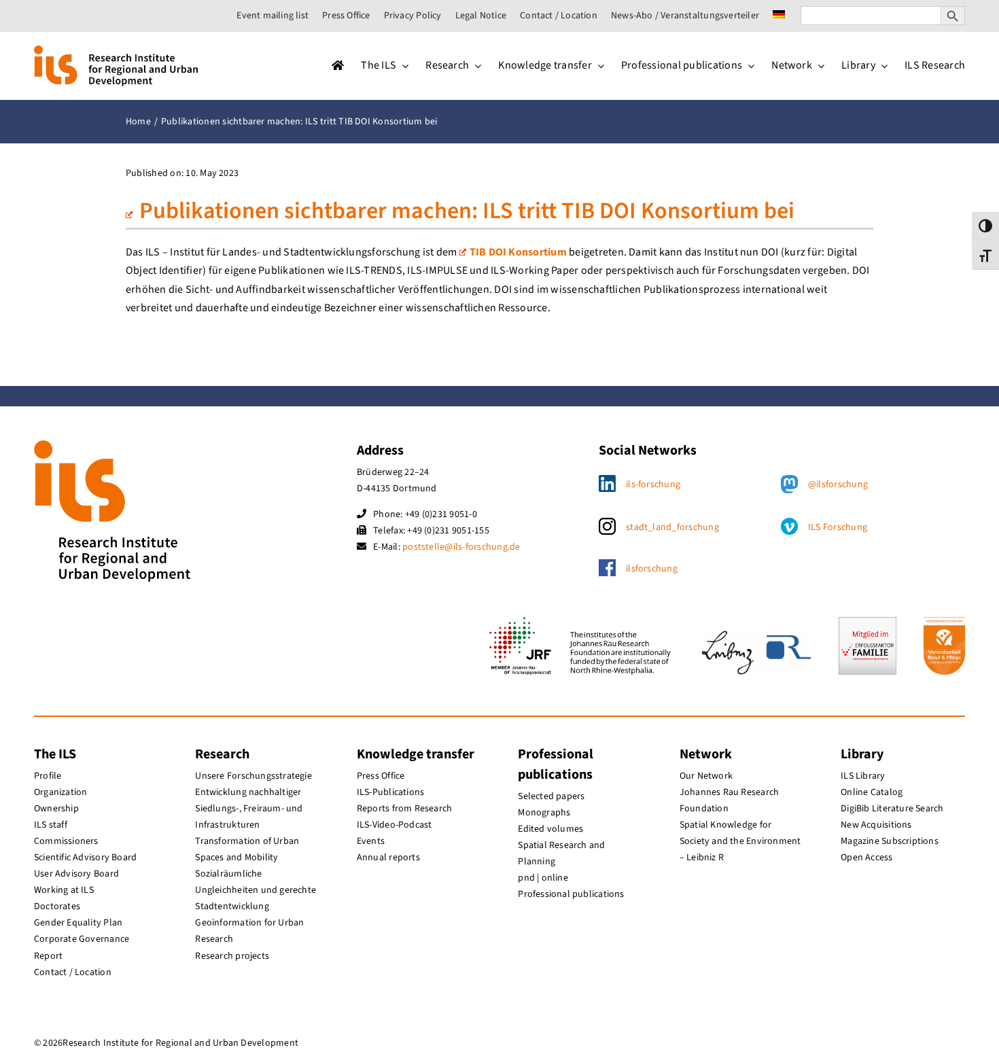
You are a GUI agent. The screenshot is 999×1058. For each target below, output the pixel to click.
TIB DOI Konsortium (518, 252)
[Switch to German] (779, 15)
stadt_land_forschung (672, 527)
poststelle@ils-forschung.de (461, 547)
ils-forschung (653, 484)
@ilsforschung (838, 484)
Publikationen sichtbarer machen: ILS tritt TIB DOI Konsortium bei (466, 211)
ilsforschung (652, 569)
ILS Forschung (837, 527)
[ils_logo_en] (116, 50)
